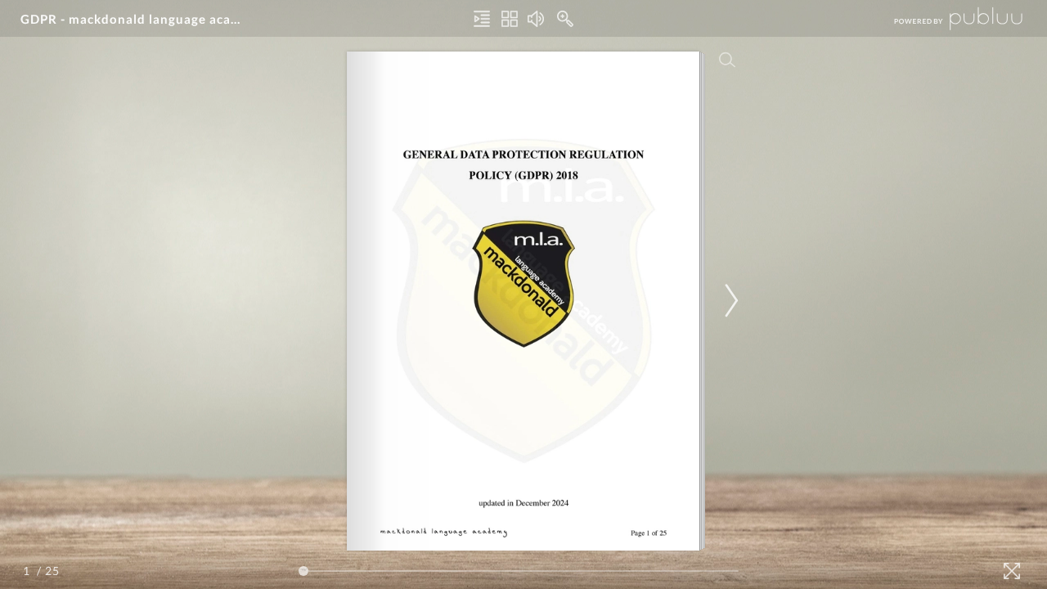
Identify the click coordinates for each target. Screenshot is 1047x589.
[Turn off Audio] (535, 18)
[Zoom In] (565, 18)
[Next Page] (728, 300)
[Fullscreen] (1011, 571)
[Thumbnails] (509, 18)
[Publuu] (945, 18)
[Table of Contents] (481, 18)
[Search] (727, 59)
